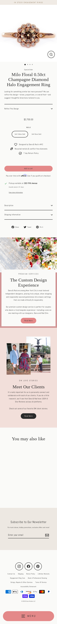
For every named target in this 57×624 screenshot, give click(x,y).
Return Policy (30, 574)
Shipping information (12, 214)
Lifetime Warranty (43, 574)
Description (8, 205)
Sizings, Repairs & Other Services (22, 582)
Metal (28, 127)
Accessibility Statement (28, 586)
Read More (28, 320)
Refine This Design (11, 109)
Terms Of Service (40, 582)
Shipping (21, 574)
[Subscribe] (46, 535)
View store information (16, 192)
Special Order (28, 70)
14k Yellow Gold (20, 134)
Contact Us (11, 574)
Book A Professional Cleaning (37, 578)
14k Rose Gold (36, 134)
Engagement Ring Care (17, 578)
